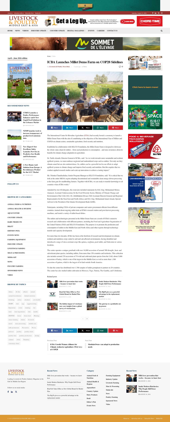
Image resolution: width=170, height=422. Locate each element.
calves (19, 300)
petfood (11, 331)
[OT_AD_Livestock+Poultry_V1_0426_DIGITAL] (145, 63)
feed (10, 312)
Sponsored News (15, 270)
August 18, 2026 (105, 286)
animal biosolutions (15, 296)
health (36, 312)
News (17, 30)
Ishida (23, 319)
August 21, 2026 (65, 286)
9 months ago (29, 159)
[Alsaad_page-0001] (145, 219)
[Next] (87, 318)
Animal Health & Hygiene (19, 208)
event (20, 308)
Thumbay (26, 339)
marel (10, 323)
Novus (34, 327)
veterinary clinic (14, 343)
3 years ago (77, 67)
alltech (25, 292)
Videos (25, 30)
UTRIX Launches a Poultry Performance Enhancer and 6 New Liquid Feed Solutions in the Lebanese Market (32, 117)
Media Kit (38, 13)
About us (10, 13)
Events (91, 30)
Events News (13, 235)
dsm (17, 304)
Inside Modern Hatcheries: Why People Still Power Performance (110, 282)
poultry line (12, 335)
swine (18, 339)
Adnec (11, 292)
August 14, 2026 (105, 299)
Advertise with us (19, 13)
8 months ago (29, 125)
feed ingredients (20, 312)
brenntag (11, 300)
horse (19, 316)
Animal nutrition (29, 296)
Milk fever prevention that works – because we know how (71, 282)
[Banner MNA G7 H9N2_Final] (145, 87)
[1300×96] (85, 5)
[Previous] (83, 318)
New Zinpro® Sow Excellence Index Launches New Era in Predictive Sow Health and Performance (31, 151)
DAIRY (11, 304)
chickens (27, 300)
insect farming (13, 319)
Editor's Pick (14, 231)
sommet (11, 339)
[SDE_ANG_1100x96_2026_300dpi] (85, 43)
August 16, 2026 (65, 297)
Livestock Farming (16, 248)
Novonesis (25, 327)
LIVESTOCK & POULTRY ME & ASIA (23, 418)
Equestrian (12, 308)
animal (33, 292)
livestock (31, 319)
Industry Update (38, 30)
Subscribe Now (29, 13)
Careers (101, 30)
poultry (19, 331)
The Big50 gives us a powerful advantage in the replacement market (109, 294)
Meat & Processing (16, 253)
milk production (14, 327)
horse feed (27, 316)
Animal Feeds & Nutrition (19, 204)
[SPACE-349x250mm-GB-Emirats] (145, 117)
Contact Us (112, 30)
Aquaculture (14, 213)
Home (10, 30)
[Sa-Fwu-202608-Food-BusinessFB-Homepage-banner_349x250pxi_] (145, 146)
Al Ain (18, 292)
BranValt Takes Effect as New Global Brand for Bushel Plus (69, 293)
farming (27, 308)
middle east (32, 323)
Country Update (57, 30)
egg (23, 304)
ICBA (87, 135)
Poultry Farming (15, 266)
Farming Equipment (17, 239)
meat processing (20, 323)
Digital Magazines (75, 30)
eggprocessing (31, 304)
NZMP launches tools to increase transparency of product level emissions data (32, 134)
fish (29, 312)
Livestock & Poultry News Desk (59, 66)
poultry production (25, 335)
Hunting (36, 316)
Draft (10, 226)
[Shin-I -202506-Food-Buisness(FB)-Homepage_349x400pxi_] (145, 183)
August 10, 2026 (105, 309)
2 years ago (28, 141)
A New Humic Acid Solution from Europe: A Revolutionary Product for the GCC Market (32, 168)
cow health (36, 300)
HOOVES (11, 316)
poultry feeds (29, 331)
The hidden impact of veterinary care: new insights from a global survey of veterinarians (70, 306)
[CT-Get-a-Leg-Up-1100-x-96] (102, 21)
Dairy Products (15, 222)
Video (10, 275)
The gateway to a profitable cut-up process (110, 305)
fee (34, 308)
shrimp (37, 335)
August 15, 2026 (65, 311)
